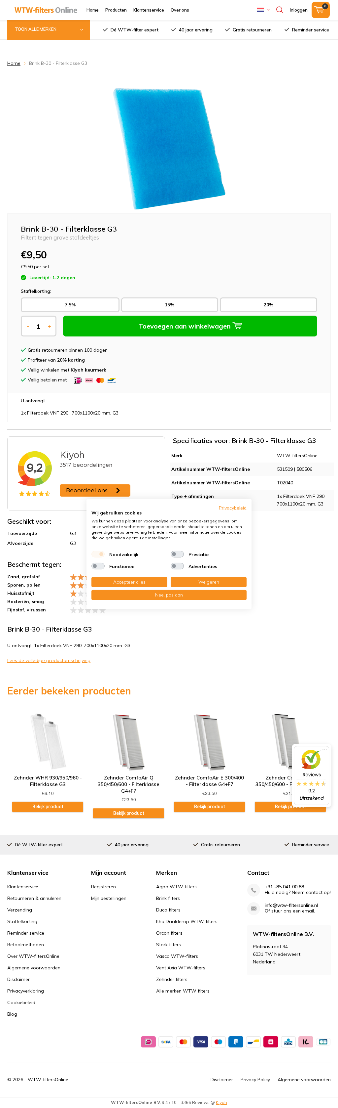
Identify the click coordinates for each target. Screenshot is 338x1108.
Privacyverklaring (25, 991)
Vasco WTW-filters (177, 956)
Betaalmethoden (25, 945)
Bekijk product (47, 806)
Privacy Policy (255, 1080)
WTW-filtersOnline (48, 1080)
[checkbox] (98, 554)
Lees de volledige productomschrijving (48, 660)
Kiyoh (221, 1102)
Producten (116, 10)
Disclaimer (18, 979)
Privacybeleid (233, 507)
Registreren (103, 887)
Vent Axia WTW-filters (180, 968)
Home (92, 10)
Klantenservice (148, 10)
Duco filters (168, 910)
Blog (12, 1014)
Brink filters (168, 898)
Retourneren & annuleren (34, 898)
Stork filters (168, 945)
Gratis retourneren (252, 30)
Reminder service (310, 30)
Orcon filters (169, 933)
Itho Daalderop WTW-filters (187, 921)
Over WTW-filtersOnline (33, 956)
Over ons (180, 10)
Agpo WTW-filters (176, 887)
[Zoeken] (279, 10)
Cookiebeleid (21, 1002)
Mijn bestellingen (108, 898)
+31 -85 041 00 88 (284, 887)
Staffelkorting (22, 921)
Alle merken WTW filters (183, 991)
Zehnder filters (171, 979)
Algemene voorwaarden (33, 968)
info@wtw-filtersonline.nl (291, 905)
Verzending (19, 910)
